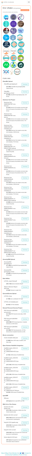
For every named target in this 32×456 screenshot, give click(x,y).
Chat (10, 453)
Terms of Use (22, 454)
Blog (6, 453)
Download (25, 84)
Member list (15, 453)
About (2, 453)
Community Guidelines (12, 454)
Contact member (25, 10)
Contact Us (28, 453)
